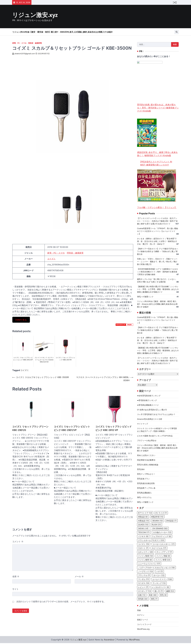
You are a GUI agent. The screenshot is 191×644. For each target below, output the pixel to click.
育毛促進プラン (143, 479)
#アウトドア (145, 513)
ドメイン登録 (163, 556)
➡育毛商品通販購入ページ (148, 405)
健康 (170, 591)
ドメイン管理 (162, 560)
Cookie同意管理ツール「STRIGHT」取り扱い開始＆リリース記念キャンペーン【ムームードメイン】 (157, 231)
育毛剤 (143, 599)
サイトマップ (142, 424)
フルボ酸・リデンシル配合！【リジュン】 (157, 207)
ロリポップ (144, 591)
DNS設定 (171, 521)
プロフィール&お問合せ (146, 440)
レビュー (143, 587)
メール (79, 576)
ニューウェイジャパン (149, 564)
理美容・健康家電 (35, 43)
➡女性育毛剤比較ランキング (148, 396)
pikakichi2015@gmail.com (24, 54)
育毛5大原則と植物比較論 (147, 465)
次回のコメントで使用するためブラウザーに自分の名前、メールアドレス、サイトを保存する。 (61, 601)
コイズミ (51, 258)
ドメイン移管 (145, 560)
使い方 (158, 591)
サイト (15, 589)
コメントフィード (144, 624)
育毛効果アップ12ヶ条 (146, 488)
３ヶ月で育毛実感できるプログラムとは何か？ (156, 414)
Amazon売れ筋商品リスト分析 (149, 419)
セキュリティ (145, 552)
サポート (143, 548)
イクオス (143, 536)
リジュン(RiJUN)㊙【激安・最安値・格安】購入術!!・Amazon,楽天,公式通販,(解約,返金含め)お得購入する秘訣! (62, 32)
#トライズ (161, 513)
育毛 (163, 595)
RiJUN (156, 524)
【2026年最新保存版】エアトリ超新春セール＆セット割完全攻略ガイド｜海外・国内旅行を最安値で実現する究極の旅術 (157, 271)
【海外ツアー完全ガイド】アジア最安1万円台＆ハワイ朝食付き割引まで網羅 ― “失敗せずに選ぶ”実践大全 (157, 251)
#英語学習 (157, 517)
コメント (17, 541)
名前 (15, 576)
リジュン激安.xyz (35, 15)
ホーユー (158, 575)
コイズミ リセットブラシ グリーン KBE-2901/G (30, 428)
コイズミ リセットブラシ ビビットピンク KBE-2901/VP (72, 428)
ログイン (140, 615)
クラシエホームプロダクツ (151, 540)
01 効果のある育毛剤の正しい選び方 (152, 410)
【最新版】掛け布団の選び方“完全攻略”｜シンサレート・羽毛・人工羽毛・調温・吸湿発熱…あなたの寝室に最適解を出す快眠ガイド (158, 289)
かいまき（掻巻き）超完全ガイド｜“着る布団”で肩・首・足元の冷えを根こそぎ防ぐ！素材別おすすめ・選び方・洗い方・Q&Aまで (157, 241)
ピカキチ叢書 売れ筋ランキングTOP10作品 (155, 436)
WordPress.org (143, 629)
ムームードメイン (162, 579)
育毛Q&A (140, 469)
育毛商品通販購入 (144, 493)
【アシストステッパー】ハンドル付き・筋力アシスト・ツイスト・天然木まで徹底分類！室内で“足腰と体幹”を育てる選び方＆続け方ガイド (157, 221)
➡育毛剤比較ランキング (147, 400)
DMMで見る (21, 319)
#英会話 (143, 517)
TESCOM (144, 532)
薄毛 (154, 599)
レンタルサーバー (160, 587)
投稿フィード (142, 620)
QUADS (143, 524)
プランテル (144, 575)
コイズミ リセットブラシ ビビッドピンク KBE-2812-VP (114, 428)
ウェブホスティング (161, 536)
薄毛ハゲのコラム (144, 497)
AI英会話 (143, 521)
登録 (139, 610)
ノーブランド (145, 571)
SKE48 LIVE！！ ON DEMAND (153, 528)
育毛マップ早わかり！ (146, 474)
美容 (153, 595)
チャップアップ (164, 552)
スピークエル (159, 548)
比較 (142, 595)
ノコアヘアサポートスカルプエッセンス (156, 567)
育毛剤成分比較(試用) (146, 483)
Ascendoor (109, 639)
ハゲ (159, 571)
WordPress (134, 639)
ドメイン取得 (145, 556)
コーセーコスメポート (164, 544)
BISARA (158, 521)
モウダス (143, 583)
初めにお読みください (146, 455)
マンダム (143, 579)
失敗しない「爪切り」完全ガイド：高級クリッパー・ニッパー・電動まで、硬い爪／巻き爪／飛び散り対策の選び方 (157, 261)
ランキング (159, 583)
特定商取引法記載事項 (146, 460)
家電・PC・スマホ (19, 43)
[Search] (177, 32)
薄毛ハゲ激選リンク (145, 296)
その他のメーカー (162, 532)
